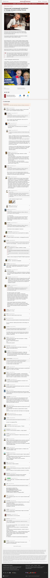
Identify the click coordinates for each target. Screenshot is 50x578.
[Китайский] (35, 573)
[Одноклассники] (6, 573)
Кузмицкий (8, 478)
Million (7, 462)
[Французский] (34, 573)
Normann (7, 372)
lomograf (7, 447)
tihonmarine (8, 222)
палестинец (8, 263)
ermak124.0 (7, 433)
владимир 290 (8, 396)
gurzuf (8, 413)
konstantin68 (8, 500)
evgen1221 (8, 379)
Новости (14, 3)
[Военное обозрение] (25, 1)
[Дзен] (10, 573)
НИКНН (9, 123)
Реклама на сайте (28, 565)
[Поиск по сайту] (46, 4)
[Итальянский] (31, 573)
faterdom (7, 337)
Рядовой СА (8, 518)
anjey (7, 390)
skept (7, 405)
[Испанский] (32, 573)
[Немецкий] (29, 573)
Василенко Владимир (9, 358)
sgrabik (10, 205)
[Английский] (27, 573)
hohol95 (8, 466)
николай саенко (10, 231)
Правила (39, 565)
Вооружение (19, 3)
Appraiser (9, 152)
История (23, 3)
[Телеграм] (4, 573)
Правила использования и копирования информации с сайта (11, 569)
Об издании (35, 565)
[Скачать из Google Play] (14, 573)
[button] (40, 1)
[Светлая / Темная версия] (45, 4)
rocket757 (7, 240)
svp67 (7, 483)
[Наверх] (45, 573)
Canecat (8, 209)
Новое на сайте (34, 3)
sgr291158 (7, 509)
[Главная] (3, 4)
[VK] (8, 573)
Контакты (32, 565)
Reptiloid (8, 246)
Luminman (7, 417)
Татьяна (10, 130)
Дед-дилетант (8, 473)
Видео (30, 3)
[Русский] (26, 573)
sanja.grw (7, 309)
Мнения (27, 3)
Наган (9, 190)
